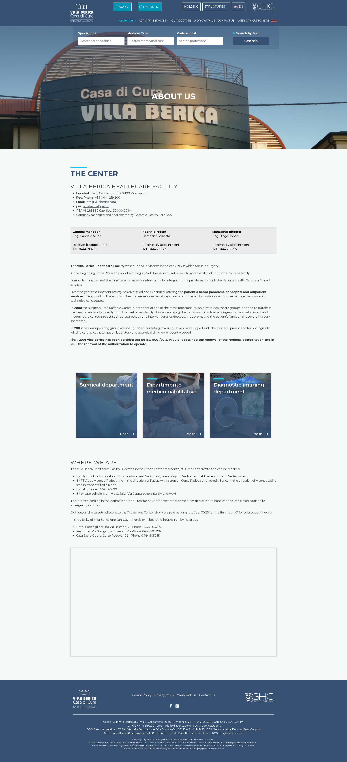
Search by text (247, 33)
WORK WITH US (204, 20)
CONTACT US (225, 20)
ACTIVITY (145, 20)
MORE (127, 434)
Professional (186, 33)
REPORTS (150, 7)
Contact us (207, 695)
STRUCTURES (214, 6)
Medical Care (137, 33)
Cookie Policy (141, 695)
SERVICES (159, 20)
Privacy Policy (164, 695)
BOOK (123, 7)
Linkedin (177, 707)
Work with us (186, 695)
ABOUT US (126, 20)
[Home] (261, 7)
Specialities (87, 33)
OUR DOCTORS (181, 20)
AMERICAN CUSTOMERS (253, 20)
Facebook (171, 707)
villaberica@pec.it (96, 206)
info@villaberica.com (101, 202)
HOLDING (191, 6)
